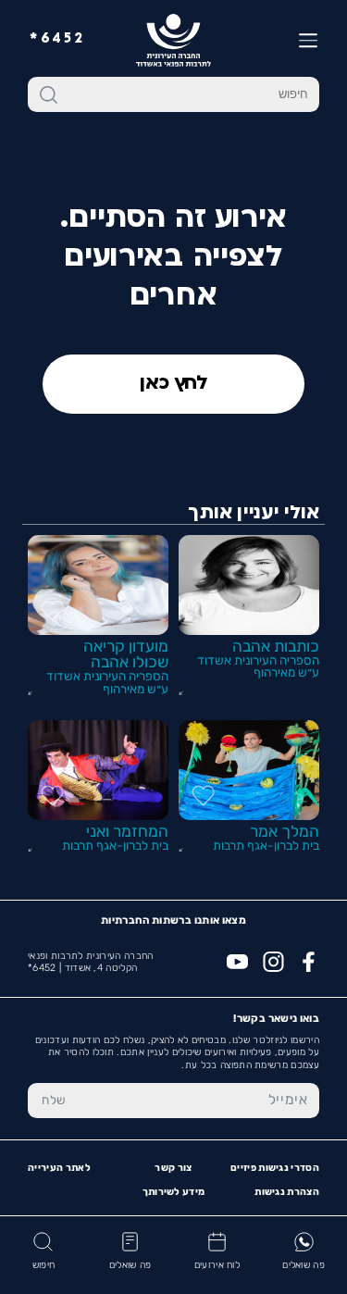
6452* (57, 39)
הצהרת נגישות (286, 1192)
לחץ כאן (174, 384)
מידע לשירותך (174, 1192)
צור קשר (173, 1168)
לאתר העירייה (59, 1168)
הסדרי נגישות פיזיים (274, 1168)
